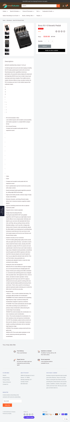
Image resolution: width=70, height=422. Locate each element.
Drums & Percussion (28, 11)
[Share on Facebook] (56, 31)
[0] (66, 6)
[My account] (63, 6)
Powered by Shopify (7, 413)
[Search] (58, 5)
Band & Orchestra (14, 11)
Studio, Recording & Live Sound (10, 15)
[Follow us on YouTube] (32, 414)
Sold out (45, 46)
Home (4, 20)
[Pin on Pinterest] (59, 31)
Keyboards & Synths (47, 11)
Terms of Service (7, 382)
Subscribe (7, 405)
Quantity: (40, 41)
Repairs (38, 15)
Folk (38, 11)
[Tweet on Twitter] (62, 31)
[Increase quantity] (52, 41)
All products (9, 20)
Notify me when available (51, 50)
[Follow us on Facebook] (24, 414)
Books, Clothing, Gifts (27, 15)
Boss (39, 31)
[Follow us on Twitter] (27, 414)
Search (4, 375)
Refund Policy (6, 377)
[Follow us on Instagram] (30, 414)
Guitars (4, 11)
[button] (2, 211)
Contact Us (5, 384)
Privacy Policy (6, 379)
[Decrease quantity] (45, 41)
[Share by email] (64, 31)
